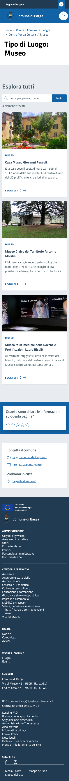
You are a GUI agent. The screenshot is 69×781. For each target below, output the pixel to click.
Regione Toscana (15, 4)
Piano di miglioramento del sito (21, 744)
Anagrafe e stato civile (16, 577)
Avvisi (6, 641)
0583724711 (32, 705)
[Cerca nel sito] (63, 15)
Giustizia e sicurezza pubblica (20, 595)
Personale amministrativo (18, 553)
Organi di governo (13, 535)
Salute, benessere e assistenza (21, 606)
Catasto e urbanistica (15, 585)
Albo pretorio (10, 727)
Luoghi (6, 658)
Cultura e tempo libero (16, 588)
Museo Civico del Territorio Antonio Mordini (30, 253)
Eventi (6, 661)
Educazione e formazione (17, 592)
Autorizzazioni (11, 581)
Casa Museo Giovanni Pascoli (26, 162)
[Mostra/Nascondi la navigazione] (3, 16)
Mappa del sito (38, 771)
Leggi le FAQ (10, 712)
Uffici (5, 542)
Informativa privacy (14, 730)
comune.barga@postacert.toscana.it (30, 701)
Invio (59, 98)
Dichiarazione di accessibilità (20, 741)
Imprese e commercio (15, 599)
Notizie (6, 634)
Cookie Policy (10, 734)
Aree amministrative (15, 539)
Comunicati (9, 637)
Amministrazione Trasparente (20, 723)
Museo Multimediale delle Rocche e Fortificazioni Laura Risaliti (30, 347)
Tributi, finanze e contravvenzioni (23, 609)
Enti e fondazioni (12, 546)
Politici (6, 550)
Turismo (7, 613)
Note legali (9, 737)
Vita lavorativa (11, 616)
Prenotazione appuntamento (20, 716)
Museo (9, 155)
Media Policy (13, 771)
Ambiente (8, 574)
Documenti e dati (13, 557)
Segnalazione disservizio (17, 719)
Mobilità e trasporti (14, 602)
